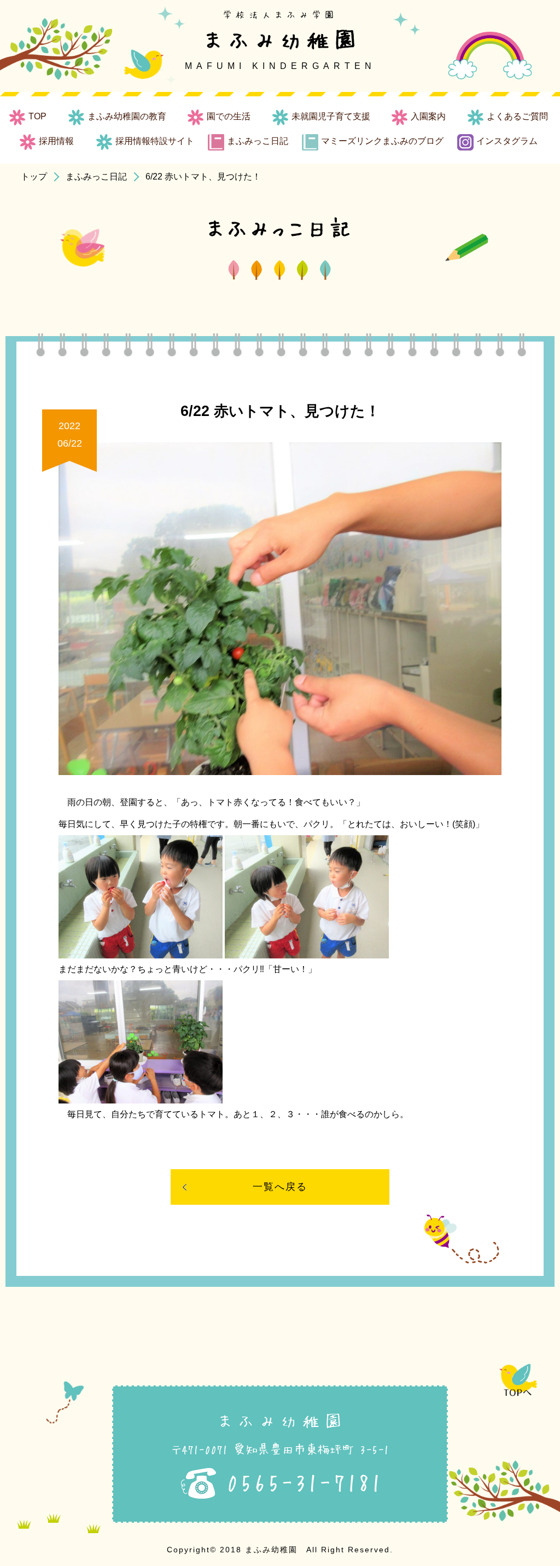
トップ (34, 176)
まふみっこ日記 (96, 176)
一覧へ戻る (280, 1186)
